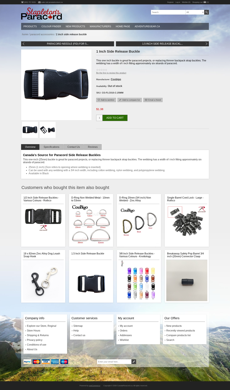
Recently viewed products (180, 330)
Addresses (126, 335)
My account (126, 326)
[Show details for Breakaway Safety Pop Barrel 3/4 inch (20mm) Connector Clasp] (186, 280)
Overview (30, 147)
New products (174, 326)
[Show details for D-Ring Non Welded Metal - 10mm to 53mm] (91, 224)
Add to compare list (131, 100)
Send (133, 361)
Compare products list (178, 335)
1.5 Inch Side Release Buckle (87, 253)
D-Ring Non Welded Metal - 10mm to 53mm (90, 199)
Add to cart (115, 117)
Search (206, 12)
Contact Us (73, 147)
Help (76, 330)
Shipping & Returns (38, 335)
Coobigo (116, 79)
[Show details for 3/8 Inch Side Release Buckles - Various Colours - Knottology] (138, 280)
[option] (30, 130)
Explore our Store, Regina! (41, 326)
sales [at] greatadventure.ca (52, 2)
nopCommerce (94, 386)
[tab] (30, 147)
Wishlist (124, 340)
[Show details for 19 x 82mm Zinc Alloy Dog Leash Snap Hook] (43, 280)
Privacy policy (34, 340)
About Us (32, 349)
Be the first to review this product (111, 73)
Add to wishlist (107, 100)
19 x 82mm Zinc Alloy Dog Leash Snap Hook (41, 255)
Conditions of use (36, 344)
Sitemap (78, 326)
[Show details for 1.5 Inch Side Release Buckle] (91, 280)
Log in (178, 2)
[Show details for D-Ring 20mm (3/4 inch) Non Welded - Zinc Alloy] (138, 224)
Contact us (79, 335)
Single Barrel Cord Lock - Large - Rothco (185, 199)
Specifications (51, 147)
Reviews (93, 147)
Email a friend (154, 100)
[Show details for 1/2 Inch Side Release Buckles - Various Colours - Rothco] (43, 224)
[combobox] (177, 12)
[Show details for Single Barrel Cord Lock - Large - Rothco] (186, 224)
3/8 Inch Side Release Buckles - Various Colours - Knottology (137, 255)
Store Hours (33, 330)
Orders (123, 330)
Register (170, 2)
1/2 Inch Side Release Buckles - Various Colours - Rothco (41, 199)
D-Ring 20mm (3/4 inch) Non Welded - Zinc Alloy (135, 199)
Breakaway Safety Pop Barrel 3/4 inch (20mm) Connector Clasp (185, 255)
